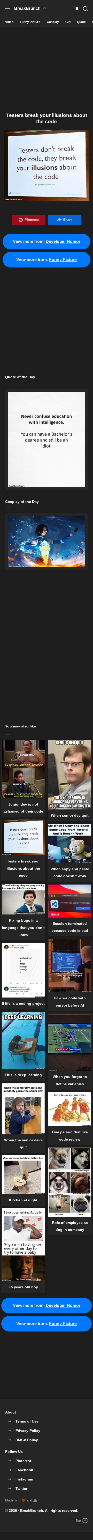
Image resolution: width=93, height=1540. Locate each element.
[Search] (85, 8)
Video (9, 22)
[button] (77, 8)
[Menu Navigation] (7, 8)
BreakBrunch (31, 1510)
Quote (81, 22)
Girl (68, 22)
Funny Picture (30, 22)
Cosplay (53, 22)
